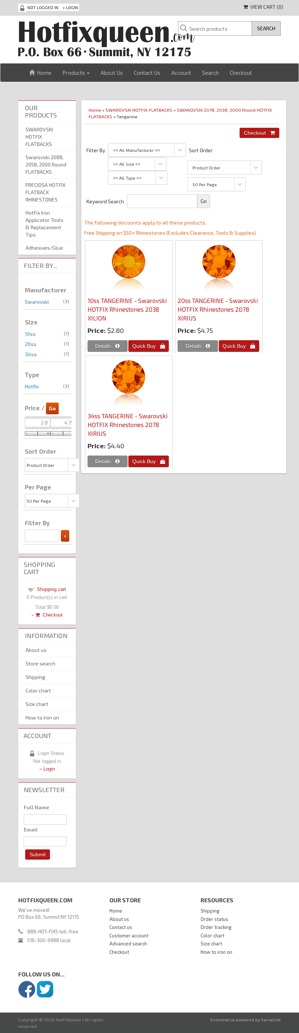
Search (210, 72)
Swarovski (37, 302)
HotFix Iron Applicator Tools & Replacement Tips (44, 224)
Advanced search (128, 943)
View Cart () (265, 7)
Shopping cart (51, 589)
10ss (30, 334)
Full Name (36, 807)
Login (72, 7)
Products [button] (74, 72)
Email (31, 829)
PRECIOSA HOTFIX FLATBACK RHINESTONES (46, 192)
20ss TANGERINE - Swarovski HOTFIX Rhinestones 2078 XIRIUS (218, 309)
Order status (214, 919)
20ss (30, 344)
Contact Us (147, 72)
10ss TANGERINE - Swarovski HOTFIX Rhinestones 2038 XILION (127, 309)
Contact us (120, 927)
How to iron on (42, 717)
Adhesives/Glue (44, 248)
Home (43, 72)
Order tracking (216, 927)
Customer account (128, 935)
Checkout (241, 72)
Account (181, 72)
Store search (40, 663)
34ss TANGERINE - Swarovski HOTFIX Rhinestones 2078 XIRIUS (128, 424)
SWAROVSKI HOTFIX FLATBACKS (138, 110)
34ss (31, 354)
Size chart (37, 704)
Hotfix (32, 386)
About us (36, 650)
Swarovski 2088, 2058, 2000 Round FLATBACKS (46, 164)
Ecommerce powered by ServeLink (245, 1019)
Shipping (35, 677)
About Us (112, 72)
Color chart (38, 690)
